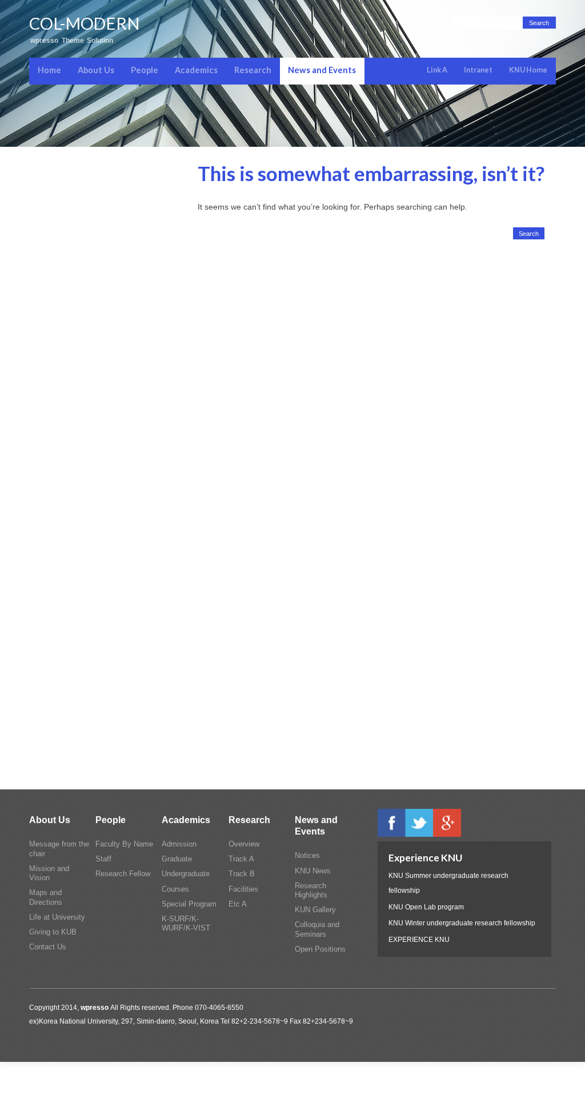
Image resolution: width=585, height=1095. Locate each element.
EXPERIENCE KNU (419, 939)
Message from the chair (59, 848)
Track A (241, 859)
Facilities (243, 889)
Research (252, 70)
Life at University (57, 917)
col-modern (84, 23)
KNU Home (528, 70)
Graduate (177, 859)
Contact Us (47, 947)
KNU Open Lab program (426, 907)
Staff (103, 859)
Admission (179, 844)
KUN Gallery (315, 910)
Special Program (189, 904)
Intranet (478, 70)
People (144, 70)
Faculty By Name (124, 844)
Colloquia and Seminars (317, 929)
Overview (244, 844)
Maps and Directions (45, 897)
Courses (175, 889)
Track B (242, 874)
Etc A (238, 904)
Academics (196, 70)
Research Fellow (122, 874)
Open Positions (320, 949)
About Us (96, 70)
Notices (307, 856)
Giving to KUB (53, 932)
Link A (437, 70)
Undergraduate (186, 874)
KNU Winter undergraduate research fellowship (461, 922)
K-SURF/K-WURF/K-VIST (186, 923)
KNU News (313, 871)
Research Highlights (311, 890)
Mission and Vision (49, 873)
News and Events (322, 70)
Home (49, 70)
